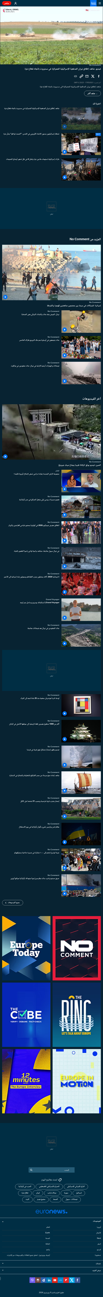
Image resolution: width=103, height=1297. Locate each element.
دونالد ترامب (51, 1193)
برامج (48, 1249)
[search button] (31, 1170)
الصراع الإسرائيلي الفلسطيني (49, 1186)
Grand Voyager (52, 599)
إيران (38, 1193)
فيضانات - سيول (71, 1199)
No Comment (95, 302)
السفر (99, 1244)
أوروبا (99, 1227)
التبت (27, 1199)
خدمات (98, 1263)
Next (99, 1238)
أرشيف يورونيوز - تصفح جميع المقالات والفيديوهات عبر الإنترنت (28, 1255)
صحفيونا (98, 1255)
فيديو (99, 1249)
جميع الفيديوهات (14, 902)
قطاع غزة (24, 1193)
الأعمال (98, 1232)
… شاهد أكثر (92, 93)
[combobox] (52, 1170)
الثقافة (47, 1244)
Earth (47, 1232)
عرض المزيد (96, 1270)
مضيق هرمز (41, 1199)
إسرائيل (79, 1193)
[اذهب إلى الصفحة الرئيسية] (93, 3)
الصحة (55, 1199)
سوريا (66, 1193)
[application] (51, 35)
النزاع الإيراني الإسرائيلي (76, 1186)
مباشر (6, 3)
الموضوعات (97, 1221)
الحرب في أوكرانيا (25, 1186)
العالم (57, 471)
